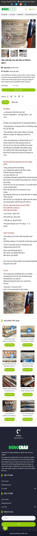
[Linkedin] (15, 96)
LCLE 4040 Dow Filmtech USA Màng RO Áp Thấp (9, 415)
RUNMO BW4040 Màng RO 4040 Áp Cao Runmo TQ (9, 390)
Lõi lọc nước (5, 481)
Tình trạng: (4, 85)
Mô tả (5, 102)
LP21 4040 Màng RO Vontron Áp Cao (27, 414)
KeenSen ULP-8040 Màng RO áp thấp (27, 365)
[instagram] (25, 4)
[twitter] (16, 4)
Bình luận (15, 102)
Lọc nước (12, 14)
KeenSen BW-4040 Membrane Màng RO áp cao (10, 340)
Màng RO (20, 14)
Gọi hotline (19, 90)
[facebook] (12, 4)
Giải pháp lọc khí (6, 485)
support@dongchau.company (27, 1)
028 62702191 (13, 1)
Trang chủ (4, 14)
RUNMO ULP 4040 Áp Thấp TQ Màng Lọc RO (27, 390)
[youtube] (21, 4)
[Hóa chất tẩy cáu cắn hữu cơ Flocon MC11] (9, 9)
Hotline (18, 436)
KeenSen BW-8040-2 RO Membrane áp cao (9, 365)
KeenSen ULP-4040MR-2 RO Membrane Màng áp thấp (27, 340)
